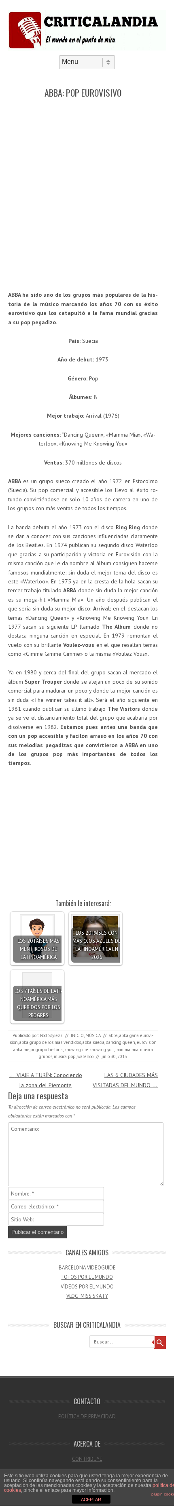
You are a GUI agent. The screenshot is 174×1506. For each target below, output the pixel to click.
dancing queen (120, 1042)
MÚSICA (93, 1035)
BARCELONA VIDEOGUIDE (87, 1267)
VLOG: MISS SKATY (87, 1296)
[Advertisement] (87, 195)
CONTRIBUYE (87, 1458)
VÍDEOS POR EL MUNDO (87, 1286)
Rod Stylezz (51, 1035)
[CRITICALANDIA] (87, 48)
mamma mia (126, 1049)
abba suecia (93, 1042)
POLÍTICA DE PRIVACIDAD (87, 1416)
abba (113, 1035)
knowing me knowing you (89, 1049)
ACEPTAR (91, 1499)
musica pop (65, 1056)
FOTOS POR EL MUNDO (87, 1277)
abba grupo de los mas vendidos (50, 1042)
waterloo (85, 1056)
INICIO (77, 1035)
